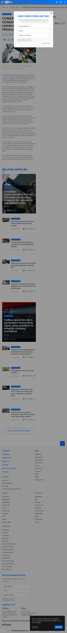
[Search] (65, 2)
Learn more (46, 43)
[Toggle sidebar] (2, 2)
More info (35, 627)
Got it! (58, 627)
